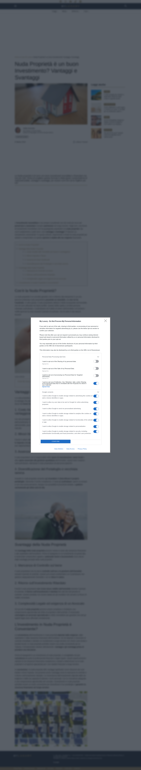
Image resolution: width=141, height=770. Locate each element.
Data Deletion (58, 449)
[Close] (106, 321)
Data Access (70, 449)
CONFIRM (55, 441)
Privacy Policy (82, 449)
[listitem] (70, 357)
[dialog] (70, 385)
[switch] (96, 361)
